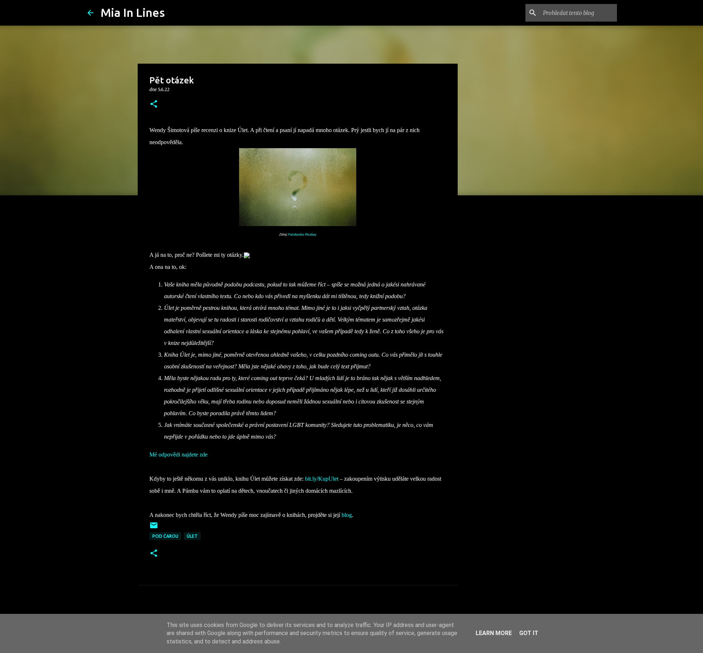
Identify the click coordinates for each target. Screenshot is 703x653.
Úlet (192, 536)
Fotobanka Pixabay (302, 234)
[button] (153, 104)
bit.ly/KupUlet (321, 479)
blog (347, 515)
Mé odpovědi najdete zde (178, 454)
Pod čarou (165, 536)
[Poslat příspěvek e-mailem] (153, 528)
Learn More (494, 633)
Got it (528, 633)
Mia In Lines (133, 12)
